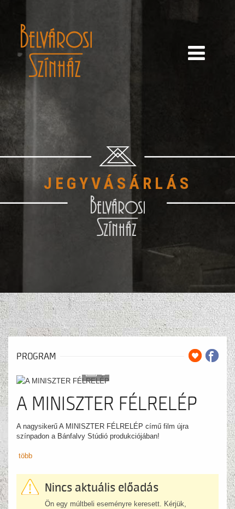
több (25, 456)
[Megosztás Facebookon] (212, 355)
